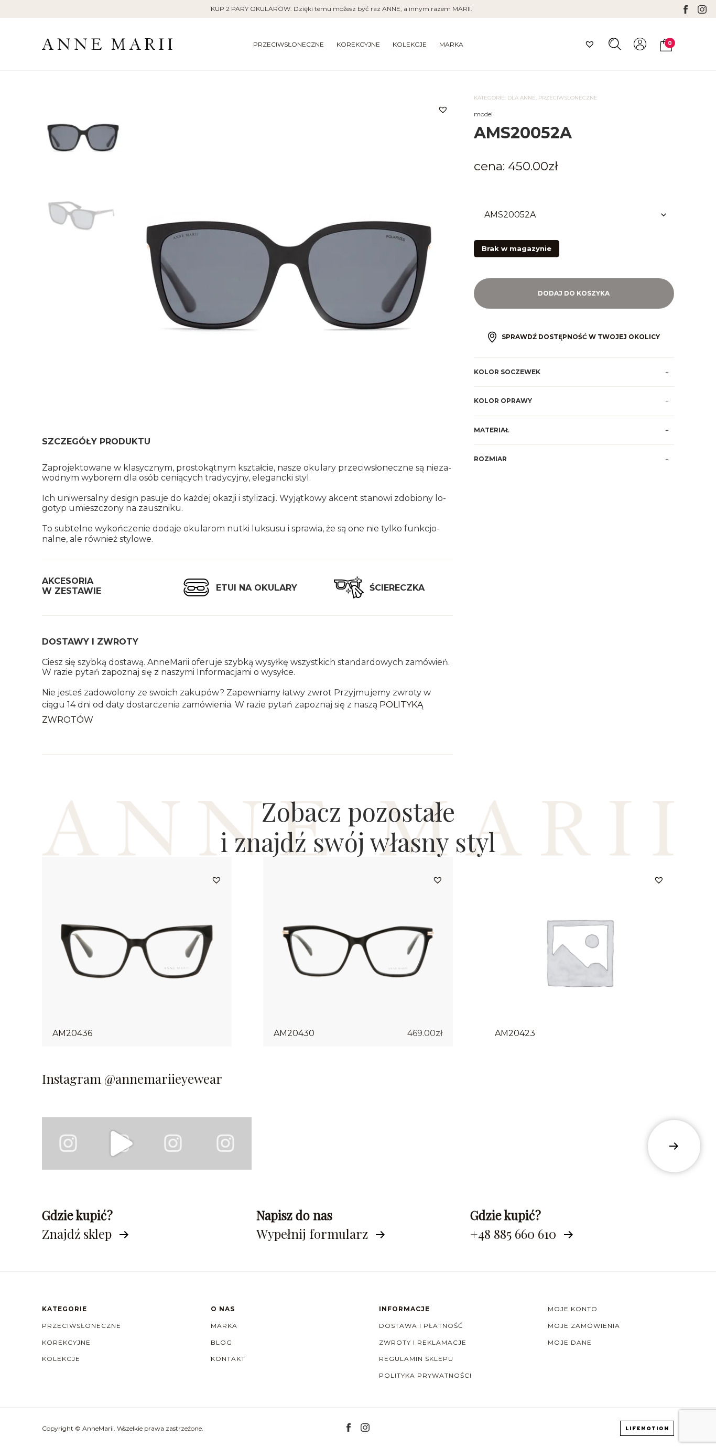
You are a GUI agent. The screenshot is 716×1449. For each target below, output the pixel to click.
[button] (443, 109)
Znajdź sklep (77, 1233)
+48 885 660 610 (513, 1233)
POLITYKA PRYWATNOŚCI (425, 1375)
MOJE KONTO (573, 1309)
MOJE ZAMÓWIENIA (584, 1326)
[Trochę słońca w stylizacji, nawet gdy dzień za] (173, 1143)
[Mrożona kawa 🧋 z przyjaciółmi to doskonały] (68, 1143)
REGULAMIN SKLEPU (416, 1359)
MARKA (451, 44)
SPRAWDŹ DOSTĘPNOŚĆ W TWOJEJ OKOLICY (581, 337)
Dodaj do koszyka (574, 293)
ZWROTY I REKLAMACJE (423, 1342)
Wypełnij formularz (312, 1233)
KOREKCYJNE (358, 44)
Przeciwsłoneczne (568, 97)
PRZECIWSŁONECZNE (288, 44)
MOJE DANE (570, 1342)
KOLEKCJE (410, 44)
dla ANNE (521, 97)
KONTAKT (228, 1359)
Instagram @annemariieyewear (132, 1078)
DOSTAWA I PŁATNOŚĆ (421, 1326)
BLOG (221, 1342)
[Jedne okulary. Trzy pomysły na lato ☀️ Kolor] (120, 1143)
